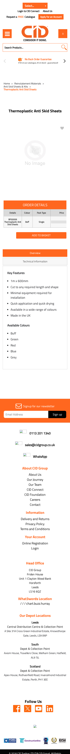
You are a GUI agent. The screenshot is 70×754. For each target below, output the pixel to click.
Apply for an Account (51, 17)
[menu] (7, 33)
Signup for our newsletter (39, 406)
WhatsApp (40, 456)
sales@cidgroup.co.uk (40, 444)
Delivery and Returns (35, 518)
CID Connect (35, 489)
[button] (64, 47)
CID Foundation (35, 494)
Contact (35, 504)
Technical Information (35, 261)
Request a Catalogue (20, 17)
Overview (35, 253)
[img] (16, 708)
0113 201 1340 (40, 433)
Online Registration (35, 543)
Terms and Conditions (35, 529)
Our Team (35, 484)
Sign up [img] (57, 414)
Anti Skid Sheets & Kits (16, 86)
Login (35, 548)
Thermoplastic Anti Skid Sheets (20, 89)
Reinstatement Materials (27, 83)
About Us (47, 11)
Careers (35, 499)
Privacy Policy (35, 524)
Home (7, 83)
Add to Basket (41, 235)
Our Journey (35, 479)
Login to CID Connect (28, 11)
